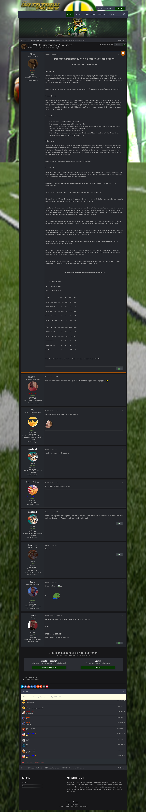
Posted (51, 54)
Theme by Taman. (82, 806)
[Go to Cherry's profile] (33, 625)
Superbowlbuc (30, 728)
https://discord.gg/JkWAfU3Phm (35, 708)
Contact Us (76, 802)
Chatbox (101, 14)
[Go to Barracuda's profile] (33, 555)
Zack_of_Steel (32, 482)
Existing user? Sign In (105, 8)
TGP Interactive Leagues (52, 48)
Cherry (33, 615)
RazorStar (32, 377)
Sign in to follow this (107, 44)
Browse (70, 14)
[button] (120, 27)
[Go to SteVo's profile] (24, 46)
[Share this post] (118, 54)
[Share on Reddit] (37, 686)
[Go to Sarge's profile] (33, 592)
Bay (27, 744)
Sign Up (120, 8)
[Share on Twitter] (22, 686)
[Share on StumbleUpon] (40, 686)
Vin (32, 410)
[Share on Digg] (31, 686)
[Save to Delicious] (34, 686)
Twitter (24, 786)
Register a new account (49, 667)
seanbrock (32, 449)
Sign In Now (98, 667)
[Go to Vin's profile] (33, 422)
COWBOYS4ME (30, 750)
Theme (68, 802)
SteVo (32, 48)
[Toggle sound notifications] (124, 692)
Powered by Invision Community (67, 806)
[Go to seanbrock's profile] (33, 457)
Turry (27, 739)
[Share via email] (44, 686)
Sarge (32, 582)
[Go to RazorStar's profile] (33, 386)
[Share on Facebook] (25, 686)
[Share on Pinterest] (47, 686)
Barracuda (32, 545)
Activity (79, 14)
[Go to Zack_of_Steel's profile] (33, 490)
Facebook (25, 783)
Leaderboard (90, 14)
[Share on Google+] (28, 686)
